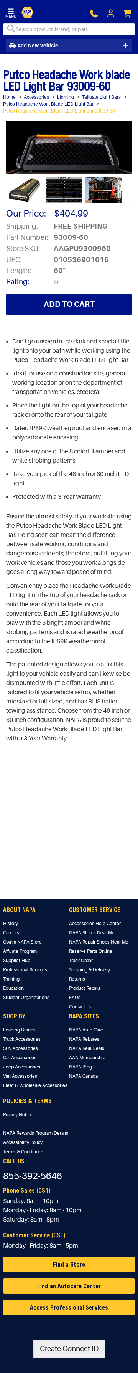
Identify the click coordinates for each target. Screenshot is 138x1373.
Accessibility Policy (23, 1142)
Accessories (36, 97)
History (10, 923)
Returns (77, 979)
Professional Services (25, 970)
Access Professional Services (69, 1307)
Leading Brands (19, 1030)
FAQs (74, 997)
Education (13, 988)
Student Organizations (26, 997)
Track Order (81, 960)
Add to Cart (69, 304)
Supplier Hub (16, 960)
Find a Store (69, 1264)
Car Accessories (19, 1057)
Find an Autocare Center (69, 1285)
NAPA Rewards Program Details (35, 1133)
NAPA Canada (83, 1076)
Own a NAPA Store (22, 942)
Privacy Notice (18, 1114)
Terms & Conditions (23, 1151)
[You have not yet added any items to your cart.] (128, 13)
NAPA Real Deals (86, 1048)
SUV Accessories (20, 1048)
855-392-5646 (32, 1176)
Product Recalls (85, 988)
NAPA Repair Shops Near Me (98, 942)
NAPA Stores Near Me (92, 933)
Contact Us (80, 1007)
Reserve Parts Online (90, 951)
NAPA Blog (80, 1067)
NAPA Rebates (84, 1039)
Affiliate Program (20, 951)
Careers (11, 933)
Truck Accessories (22, 1039)
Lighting (65, 97)
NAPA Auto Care (86, 1030)
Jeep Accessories (21, 1067)
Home (9, 97)
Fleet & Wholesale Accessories (35, 1085)
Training (11, 979)
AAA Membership (87, 1057)
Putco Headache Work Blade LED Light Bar (48, 104)
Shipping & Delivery (89, 970)
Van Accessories (20, 1076)
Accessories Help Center (95, 923)
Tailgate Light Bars (101, 97)
